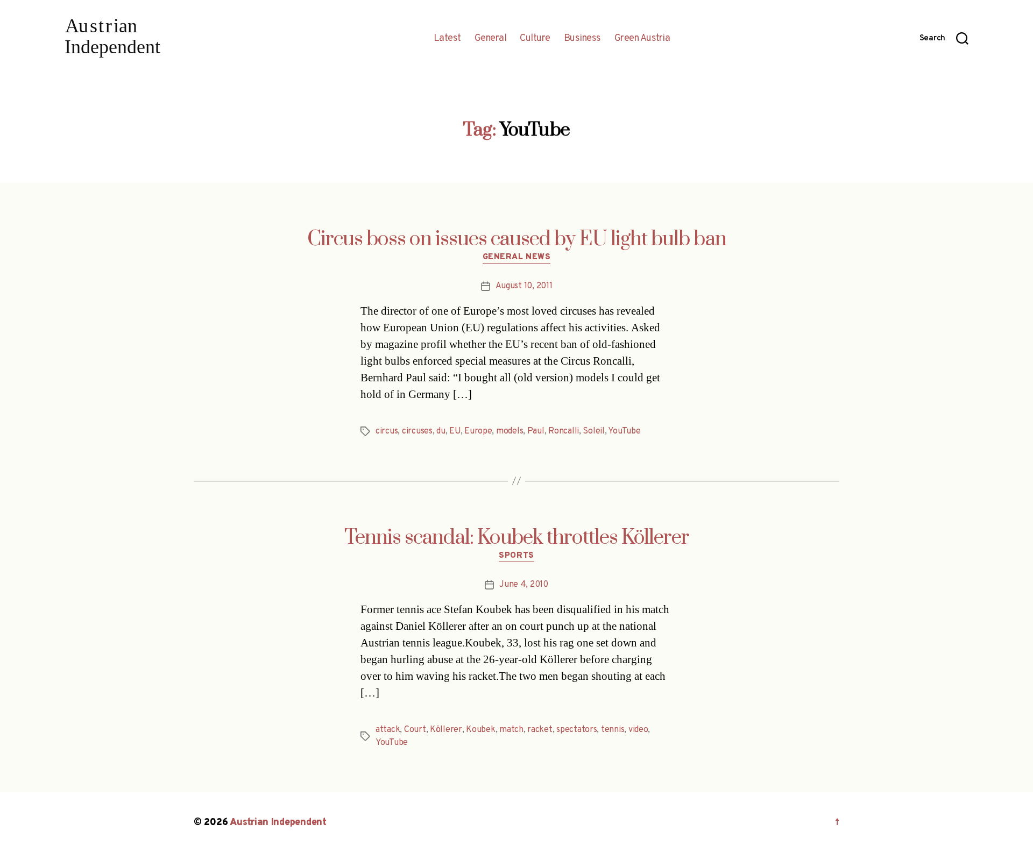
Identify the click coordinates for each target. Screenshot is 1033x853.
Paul (535, 431)
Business (582, 39)
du (440, 431)
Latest (447, 39)
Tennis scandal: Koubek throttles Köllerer (516, 538)
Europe (478, 431)
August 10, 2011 (524, 286)
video (638, 729)
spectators (576, 729)
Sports (516, 556)
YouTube (624, 431)
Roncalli (563, 431)
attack (388, 729)
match (511, 729)
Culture (535, 39)
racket (539, 729)
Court (415, 729)
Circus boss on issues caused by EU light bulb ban (516, 239)
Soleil (593, 431)
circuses (417, 431)
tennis (612, 729)
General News (517, 257)
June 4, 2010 (523, 584)
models (509, 431)
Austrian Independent (278, 822)
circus (387, 431)
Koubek (480, 729)
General (491, 39)
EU (454, 431)
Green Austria (642, 39)
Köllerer (446, 729)
